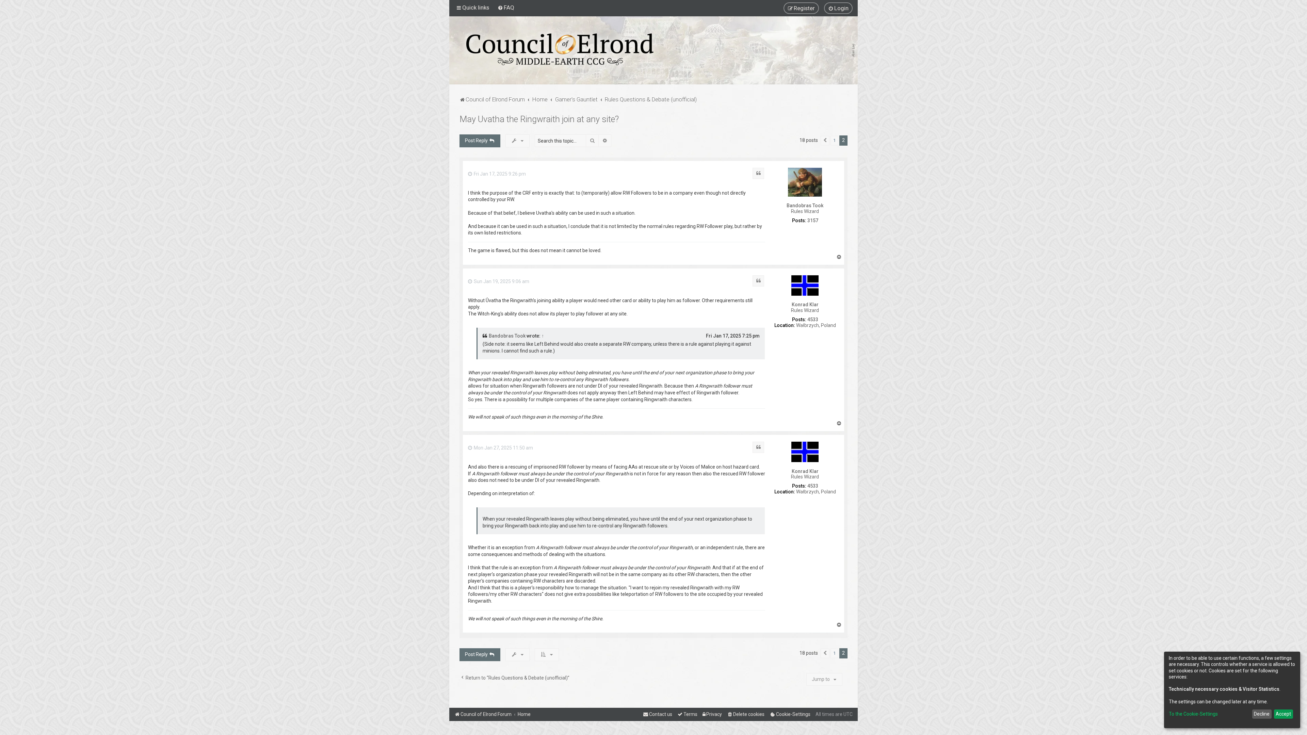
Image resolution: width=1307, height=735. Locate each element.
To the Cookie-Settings (1193, 714)
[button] (825, 140)
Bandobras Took (805, 205)
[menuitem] (506, 7)
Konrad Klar (805, 304)
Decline (1262, 714)
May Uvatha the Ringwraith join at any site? (539, 119)
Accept (1283, 714)
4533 (812, 319)
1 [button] (834, 140)
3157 (812, 220)
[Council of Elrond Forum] (560, 49)
